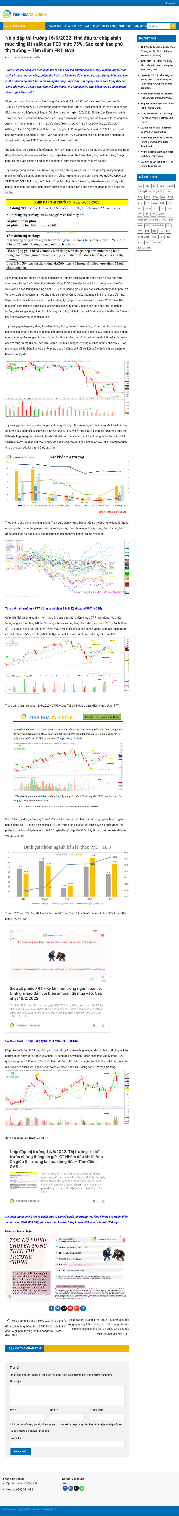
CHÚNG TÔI (141, 26)
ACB (140, 186)
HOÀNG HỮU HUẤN (30, 57)
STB (168, 231)
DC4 (140, 197)
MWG (161, 214)
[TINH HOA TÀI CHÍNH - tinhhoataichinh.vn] (25, 14)
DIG (163, 197)
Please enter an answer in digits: (30, 1431)
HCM (148, 208)
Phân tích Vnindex (154, 225)
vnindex (157, 242)
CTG (168, 191)
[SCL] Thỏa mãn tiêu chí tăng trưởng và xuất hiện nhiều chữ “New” (157, 117)
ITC (139, 214)
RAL (154, 231)
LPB (153, 214)
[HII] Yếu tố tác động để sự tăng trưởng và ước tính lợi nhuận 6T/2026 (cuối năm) (158, 51)
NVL (164, 219)
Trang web (96, 1409)
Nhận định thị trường (148, 219)
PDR (140, 225)
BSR (154, 186)
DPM (170, 197)
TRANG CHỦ (54, 26)
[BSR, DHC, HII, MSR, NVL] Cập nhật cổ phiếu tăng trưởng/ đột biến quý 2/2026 (157, 65)
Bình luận (15, 1381)
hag (162, 202)
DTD (140, 202)
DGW (155, 197)
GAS (155, 202)
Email (54, 1409)
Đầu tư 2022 (144, 248)
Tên (13, 1409)
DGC (147, 197)
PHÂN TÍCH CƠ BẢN (104, 26)
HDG (156, 208)
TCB (154, 237)
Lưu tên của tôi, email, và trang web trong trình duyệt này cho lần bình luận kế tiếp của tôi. (68, 1424)
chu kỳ (170, 186)
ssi (161, 231)
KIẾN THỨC (125, 26)
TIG (168, 237)
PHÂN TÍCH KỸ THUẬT (77, 26)
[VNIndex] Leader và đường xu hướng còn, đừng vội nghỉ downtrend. (156, 141)
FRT (147, 202)
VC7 (140, 242)
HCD (140, 208)
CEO (162, 186)
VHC (147, 242)
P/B (171, 219)
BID (147, 186)
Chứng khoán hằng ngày (150, 191)
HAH (169, 202)
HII (163, 208)
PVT (147, 231)
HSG (170, 208)
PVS (140, 231)
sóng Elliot (143, 237)
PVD (168, 225)
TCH (161, 237)
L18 (146, 214)
